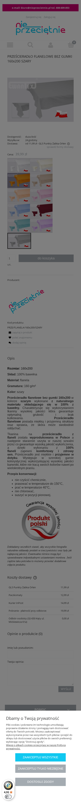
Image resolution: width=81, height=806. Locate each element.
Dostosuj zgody (40, 781)
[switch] (8, 797)
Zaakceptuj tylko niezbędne (40, 768)
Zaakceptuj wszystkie (40, 757)
